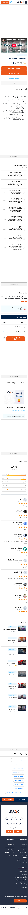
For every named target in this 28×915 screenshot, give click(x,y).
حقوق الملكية (23, 852)
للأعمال (18, 832)
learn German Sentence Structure (15, 792)
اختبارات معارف (10, 850)
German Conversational (17, 768)
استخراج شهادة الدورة (14, 73)
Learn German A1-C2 (18, 772)
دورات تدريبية (11, 844)
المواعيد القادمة (23, 871)
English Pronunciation (17, 760)
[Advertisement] (14, 22)
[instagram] (16, 823)
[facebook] (21, 819)
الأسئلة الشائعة (23, 863)
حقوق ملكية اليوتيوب (21, 860)
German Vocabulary (18, 764)
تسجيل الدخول (5, 2)
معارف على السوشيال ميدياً (21, 883)
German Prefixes (19, 788)
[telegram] (7, 823)
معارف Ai (11, 855)
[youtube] (7, 819)
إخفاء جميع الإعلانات (14, 156)
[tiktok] (21, 823)
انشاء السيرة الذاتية (9, 852)
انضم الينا (20, 901)
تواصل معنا (24, 847)
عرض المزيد (24, 301)
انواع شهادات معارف (22, 874)
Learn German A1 (19, 780)
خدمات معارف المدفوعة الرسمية (21, 856)
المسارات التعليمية (9, 847)
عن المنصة (24, 844)
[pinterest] (11, 823)
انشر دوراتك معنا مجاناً (21, 880)
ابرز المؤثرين (24, 887)
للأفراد (9, 832)
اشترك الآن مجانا (8, 799)
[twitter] (16, 819)
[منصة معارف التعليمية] (20, 2)
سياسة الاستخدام (22, 850)
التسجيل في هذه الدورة (14, 68)
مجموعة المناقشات (14, 78)
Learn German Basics (18, 776)
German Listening (19, 784)
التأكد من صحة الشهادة (21, 877)
